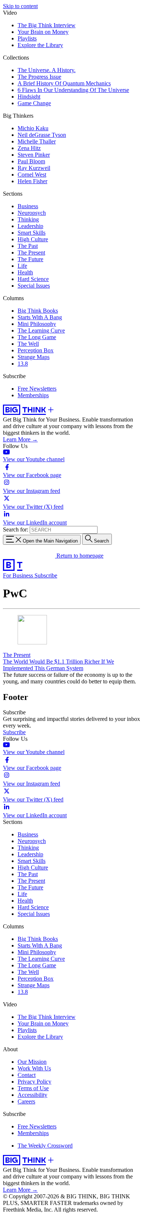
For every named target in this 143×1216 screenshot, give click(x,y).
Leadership (30, 226)
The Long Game (37, 337)
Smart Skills (31, 233)
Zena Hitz (29, 148)
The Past (28, 246)
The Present (31, 252)
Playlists (27, 38)
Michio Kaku (33, 128)
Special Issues (34, 285)
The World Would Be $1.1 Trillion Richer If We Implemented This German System (58, 664)
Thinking (28, 219)
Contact (27, 1075)
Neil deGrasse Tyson (42, 135)
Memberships (33, 395)
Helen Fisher (32, 181)
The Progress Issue (39, 77)
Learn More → (20, 439)
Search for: (15, 529)
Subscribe (45, 575)
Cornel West (32, 174)
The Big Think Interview (47, 25)
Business (28, 206)
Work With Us (34, 1068)
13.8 (23, 363)
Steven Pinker (34, 155)
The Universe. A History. (47, 70)
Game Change (34, 103)
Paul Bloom (31, 161)
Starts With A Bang (40, 317)
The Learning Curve (41, 330)
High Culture (33, 239)
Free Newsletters (37, 388)
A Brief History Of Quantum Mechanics (64, 83)
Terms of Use (33, 1088)
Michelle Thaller (37, 141)
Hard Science (33, 279)
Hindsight (29, 96)
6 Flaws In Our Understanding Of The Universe (73, 90)
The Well (28, 344)
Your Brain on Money (43, 32)
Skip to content (20, 6)
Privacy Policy (34, 1081)
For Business (18, 575)
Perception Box (36, 350)
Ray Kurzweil (34, 168)
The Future (30, 259)
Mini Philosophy (37, 324)
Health (25, 272)
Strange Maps (34, 357)
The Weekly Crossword (45, 1145)
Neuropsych (32, 213)
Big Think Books (38, 310)
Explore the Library (40, 45)
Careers (26, 1101)
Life (22, 266)
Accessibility (32, 1095)
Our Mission (32, 1062)
